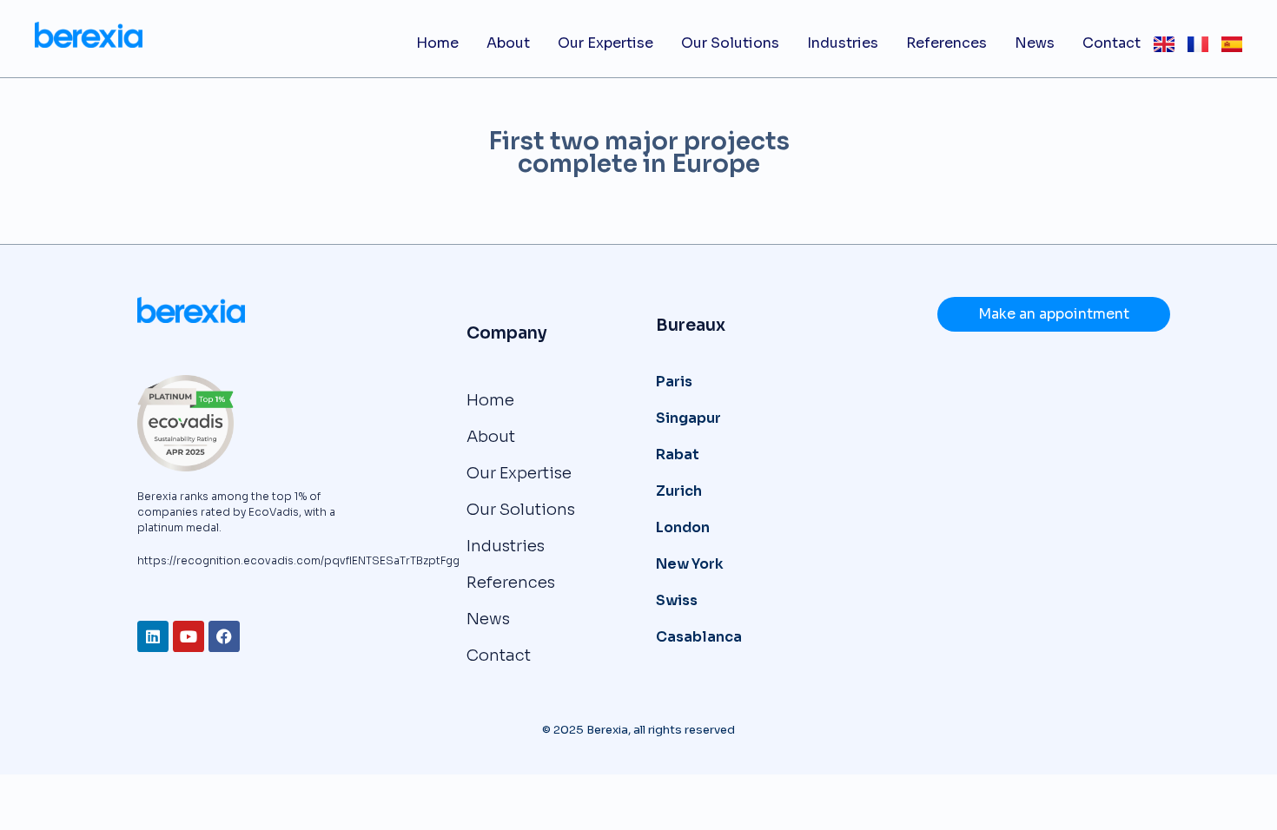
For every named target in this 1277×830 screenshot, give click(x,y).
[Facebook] (224, 636)
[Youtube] (188, 636)
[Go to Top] (1241, 794)
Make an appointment (1053, 314)
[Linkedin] (153, 636)
